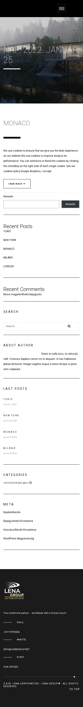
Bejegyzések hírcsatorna (18, 521)
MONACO (8, 248)
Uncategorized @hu (15, 482)
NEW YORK (9, 240)
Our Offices (10, 667)
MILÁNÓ (8, 257)
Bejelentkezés (11, 512)
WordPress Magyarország (18, 538)
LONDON (8, 266)
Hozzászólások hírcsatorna (19, 529)
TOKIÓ (7, 231)
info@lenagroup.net (16, 649)
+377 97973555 (11, 632)
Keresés (8, 196)
